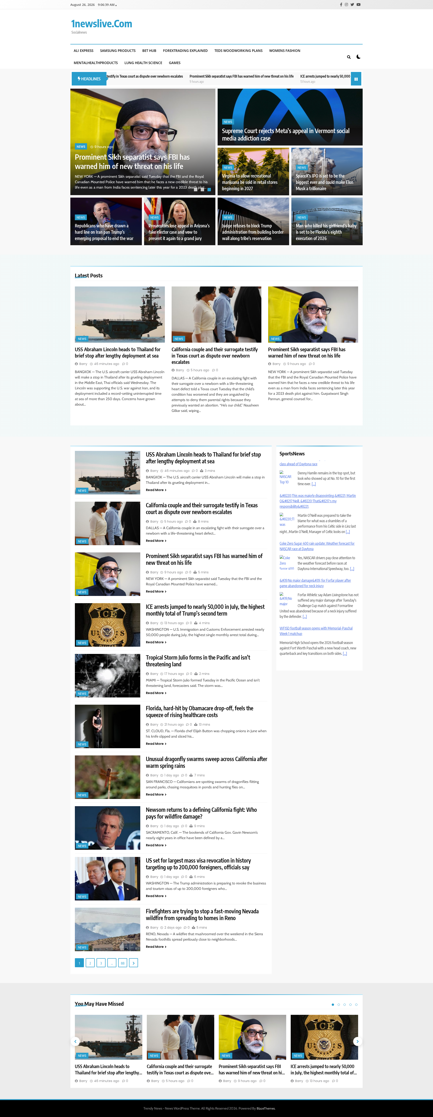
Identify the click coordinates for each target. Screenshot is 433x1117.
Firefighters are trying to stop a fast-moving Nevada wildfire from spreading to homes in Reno (202, 914)
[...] (348, 499)
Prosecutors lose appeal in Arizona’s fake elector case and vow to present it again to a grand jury (179, 232)
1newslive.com (101, 23)
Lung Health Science (143, 62)
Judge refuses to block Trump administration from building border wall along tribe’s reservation (252, 232)
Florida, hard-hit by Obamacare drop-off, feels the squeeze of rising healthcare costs (199, 711)
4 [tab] (350, 1005)
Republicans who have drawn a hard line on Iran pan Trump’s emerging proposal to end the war (104, 232)
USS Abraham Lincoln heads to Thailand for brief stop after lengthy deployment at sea (134, 157)
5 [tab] (356, 1005)
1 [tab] (196, 190)
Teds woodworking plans (238, 50)
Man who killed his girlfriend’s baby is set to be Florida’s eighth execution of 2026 (326, 232)
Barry (83, 364)
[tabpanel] (142, 142)
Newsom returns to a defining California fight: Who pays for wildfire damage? (201, 813)
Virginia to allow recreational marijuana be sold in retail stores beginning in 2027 (250, 182)
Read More (155, 490)
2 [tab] (203, 190)
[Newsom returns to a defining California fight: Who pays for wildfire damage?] (107, 828)
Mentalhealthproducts (96, 62)
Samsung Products (118, 50)
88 (122, 963)
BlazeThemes (266, 1108)
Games (174, 62)
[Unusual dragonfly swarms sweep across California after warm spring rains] (107, 777)
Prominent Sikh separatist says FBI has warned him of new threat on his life (166, 76)
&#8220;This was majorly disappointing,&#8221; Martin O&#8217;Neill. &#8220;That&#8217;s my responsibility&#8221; (318, 468)
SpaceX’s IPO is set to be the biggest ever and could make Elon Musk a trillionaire (324, 182)
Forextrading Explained (185, 50)
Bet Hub (149, 50)
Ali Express (83, 50)
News (81, 137)
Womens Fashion (284, 50)
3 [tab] (209, 190)
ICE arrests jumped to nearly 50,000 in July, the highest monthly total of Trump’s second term (289, 76)
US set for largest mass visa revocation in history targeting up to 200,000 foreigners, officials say (198, 863)
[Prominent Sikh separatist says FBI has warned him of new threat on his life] (313, 314)
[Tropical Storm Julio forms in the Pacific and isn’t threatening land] (107, 675)
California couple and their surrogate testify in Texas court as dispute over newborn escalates (215, 355)
